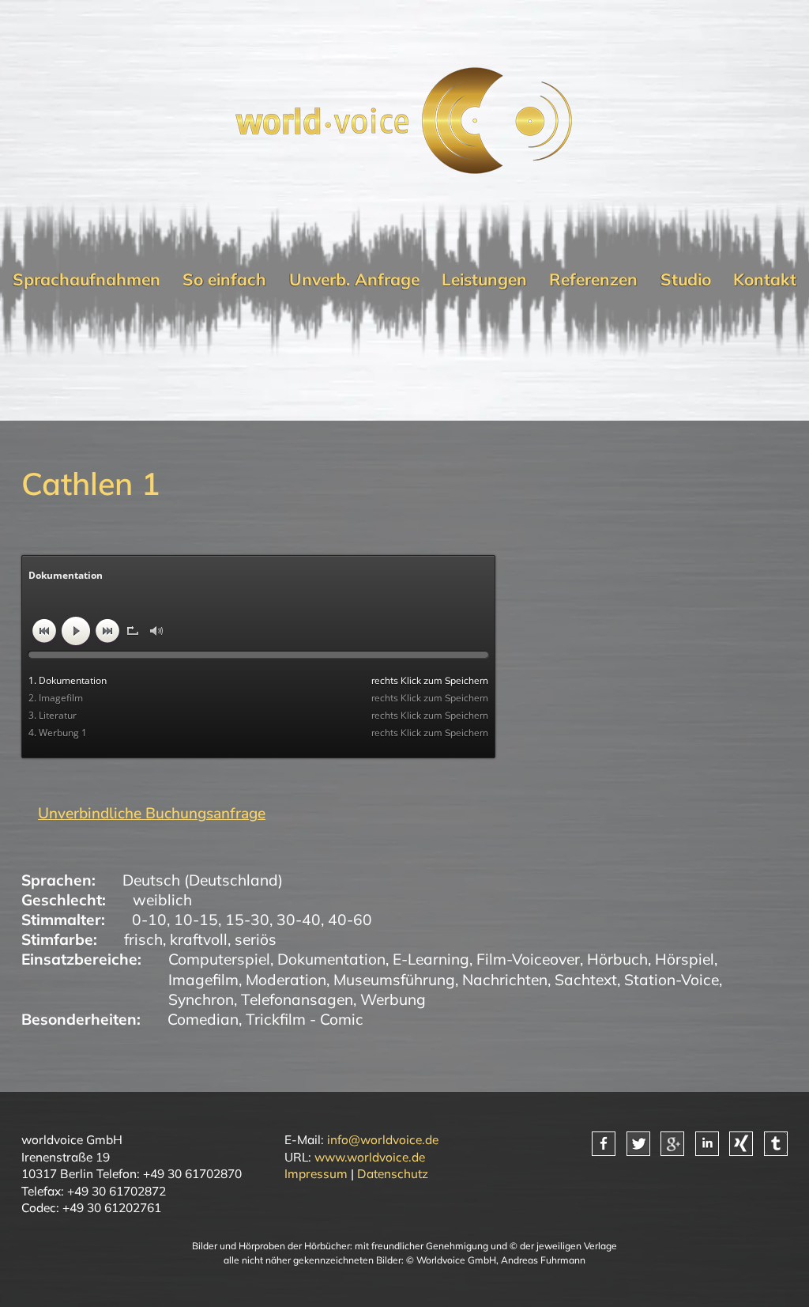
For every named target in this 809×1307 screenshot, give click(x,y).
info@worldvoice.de (382, 1139)
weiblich (162, 899)
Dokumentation (331, 959)
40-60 (350, 919)
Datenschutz (392, 1173)
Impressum (316, 1173)
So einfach (224, 279)
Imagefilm (203, 979)
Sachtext (586, 979)
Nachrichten (504, 979)
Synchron (201, 999)
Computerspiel (219, 959)
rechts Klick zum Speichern (429, 680)
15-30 (247, 919)
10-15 (196, 919)
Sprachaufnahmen (86, 279)
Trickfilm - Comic (304, 1019)
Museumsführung (394, 979)
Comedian (203, 1019)
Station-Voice (671, 979)
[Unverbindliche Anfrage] (143, 814)
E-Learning (431, 959)
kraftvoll (199, 939)
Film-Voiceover (528, 959)
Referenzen (593, 279)
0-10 (149, 919)
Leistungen (484, 279)
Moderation (286, 979)
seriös (256, 939)
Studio (685, 279)
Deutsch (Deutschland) (202, 880)
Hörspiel (684, 959)
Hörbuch (617, 959)
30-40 (299, 919)
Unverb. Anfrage (354, 279)
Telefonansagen (297, 999)
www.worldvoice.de (369, 1157)
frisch (143, 939)
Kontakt (764, 279)
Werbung (393, 999)
